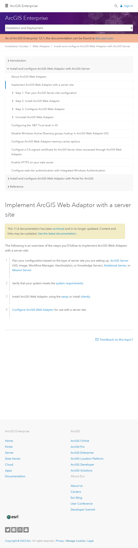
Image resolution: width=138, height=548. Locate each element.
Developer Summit (83, 509)
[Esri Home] (12, 517)
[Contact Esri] (26, 530)
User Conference (82, 503)
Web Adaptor (41, 46)
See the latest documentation (57, 233)
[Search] (116, 5)
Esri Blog (76, 497)
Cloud (9, 464)
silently (85, 296)
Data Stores (12, 458)
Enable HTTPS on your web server (32, 162)
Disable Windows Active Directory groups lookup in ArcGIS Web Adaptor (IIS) (60, 133)
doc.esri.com (104, 38)
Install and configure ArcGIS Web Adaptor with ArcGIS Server (92, 46)
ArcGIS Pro (78, 446)
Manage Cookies (75, 540)
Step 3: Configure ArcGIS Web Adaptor (40, 109)
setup (64, 296)
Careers (76, 491)
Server (9, 452)
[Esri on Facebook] (14, 530)
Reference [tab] (16, 186)
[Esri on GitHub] (20, 530)
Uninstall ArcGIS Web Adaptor (34, 117)
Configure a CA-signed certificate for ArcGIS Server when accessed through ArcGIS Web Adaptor (66, 152)
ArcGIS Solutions (81, 470)
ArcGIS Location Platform (87, 458)
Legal (90, 540)
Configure (33, 309)
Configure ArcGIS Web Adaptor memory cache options (45, 141)
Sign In (128, 6)
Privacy (60, 540)
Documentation (15, 476)
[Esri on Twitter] (7, 530)
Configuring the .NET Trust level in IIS (34, 125)
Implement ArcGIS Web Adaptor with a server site (42, 84)
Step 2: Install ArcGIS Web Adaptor (37, 101)
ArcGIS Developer (82, 464)
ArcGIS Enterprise (24, 6)
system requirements (69, 283)
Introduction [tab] (18, 60)
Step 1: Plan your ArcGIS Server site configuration (46, 93)
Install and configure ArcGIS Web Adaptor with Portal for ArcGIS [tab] (51, 178)
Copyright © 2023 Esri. (18, 540)
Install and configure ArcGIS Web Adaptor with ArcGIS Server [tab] (50, 68)
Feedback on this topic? (116, 339)
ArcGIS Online (80, 441)
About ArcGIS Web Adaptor (28, 76)
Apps (8, 470)
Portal (9, 446)
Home (9, 441)
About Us (77, 486)
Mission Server (21, 270)
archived (58, 228)
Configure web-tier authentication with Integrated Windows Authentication (58, 170)
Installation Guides (17, 46)
